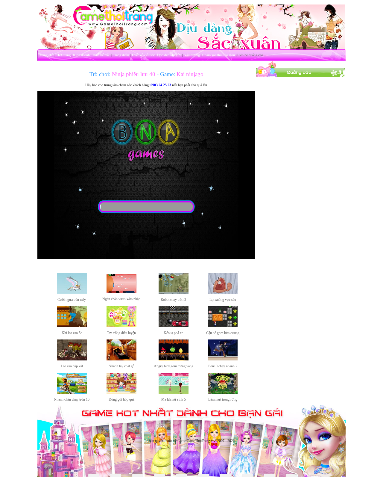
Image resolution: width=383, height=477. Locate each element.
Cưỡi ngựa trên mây (71, 300)
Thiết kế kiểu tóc (143, 55)
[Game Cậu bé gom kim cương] (223, 326)
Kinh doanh (81, 55)
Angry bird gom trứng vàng (173, 366)
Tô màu (229, 55)
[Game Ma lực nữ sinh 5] (174, 392)
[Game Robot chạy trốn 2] (174, 293)
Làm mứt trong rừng (222, 399)
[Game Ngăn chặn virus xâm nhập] (121, 292)
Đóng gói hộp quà (121, 399)
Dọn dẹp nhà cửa (169, 55)
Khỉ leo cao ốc (72, 333)
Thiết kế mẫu (101, 55)
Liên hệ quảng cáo (250, 55)
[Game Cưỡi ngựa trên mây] (72, 293)
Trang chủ (46, 55)
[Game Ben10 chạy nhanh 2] (223, 359)
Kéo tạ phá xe (173, 333)
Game (181, 441)
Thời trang (63, 55)
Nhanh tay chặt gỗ (121, 366)
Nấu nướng (192, 55)
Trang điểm (121, 55)
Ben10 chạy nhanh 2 (222, 366)
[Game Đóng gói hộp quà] (121, 392)
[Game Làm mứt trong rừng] (223, 392)
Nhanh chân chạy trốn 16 (71, 399)
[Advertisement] (301, 167)
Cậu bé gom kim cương (222, 333)
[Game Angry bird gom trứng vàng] (174, 359)
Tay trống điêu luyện (121, 333)
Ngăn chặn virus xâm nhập (121, 299)
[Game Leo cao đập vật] (72, 359)
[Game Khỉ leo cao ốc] (72, 326)
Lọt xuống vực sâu (222, 300)
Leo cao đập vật (72, 366)
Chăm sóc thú (212, 55)
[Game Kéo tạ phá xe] (174, 326)
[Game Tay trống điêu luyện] (121, 326)
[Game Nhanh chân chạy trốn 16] (72, 392)
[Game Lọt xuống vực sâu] (223, 293)
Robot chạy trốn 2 (173, 300)
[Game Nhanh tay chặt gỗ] (121, 359)
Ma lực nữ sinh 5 (173, 399)
